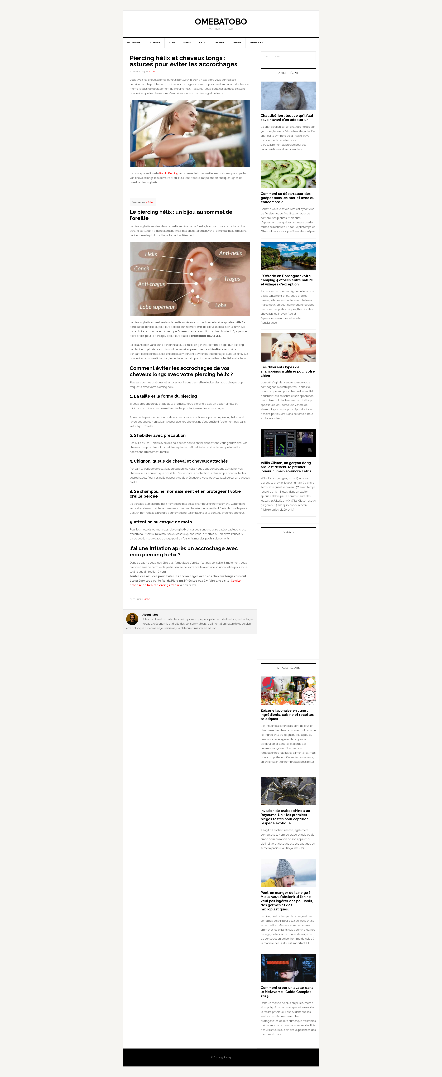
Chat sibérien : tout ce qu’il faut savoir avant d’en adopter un (287, 118)
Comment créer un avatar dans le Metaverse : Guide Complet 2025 (287, 992)
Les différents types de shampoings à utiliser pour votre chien (288, 371)
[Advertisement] (287, 570)
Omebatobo (221, 21)
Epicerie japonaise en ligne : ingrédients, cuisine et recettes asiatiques (287, 714)
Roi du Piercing (168, 173)
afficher (150, 202)
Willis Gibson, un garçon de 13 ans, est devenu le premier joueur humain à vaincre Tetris (286, 467)
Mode (147, 599)
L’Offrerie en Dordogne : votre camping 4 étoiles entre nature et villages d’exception (287, 280)
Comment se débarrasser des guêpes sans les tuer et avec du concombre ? (287, 198)
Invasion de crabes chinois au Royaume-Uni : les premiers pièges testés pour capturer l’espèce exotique (285, 817)
